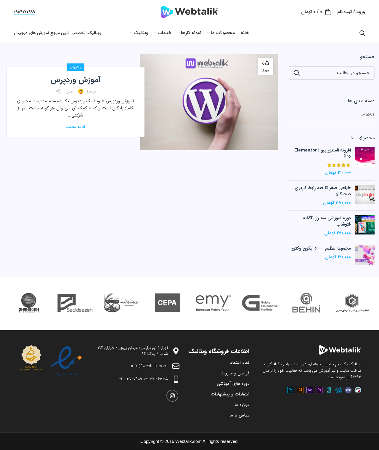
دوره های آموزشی (233, 383)
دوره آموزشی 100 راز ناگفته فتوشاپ (327, 221)
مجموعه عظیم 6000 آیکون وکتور (321, 248)
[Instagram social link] (172, 396)
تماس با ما (239, 415)
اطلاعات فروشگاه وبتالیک (218, 351)
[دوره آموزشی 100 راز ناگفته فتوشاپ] (365, 225)
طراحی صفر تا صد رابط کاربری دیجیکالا (323, 191)
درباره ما (242, 404)
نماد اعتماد (239, 362)
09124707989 (24, 12)
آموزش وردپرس (76, 80)
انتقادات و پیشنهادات (230, 394)
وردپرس (75, 67)
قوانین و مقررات (235, 373)
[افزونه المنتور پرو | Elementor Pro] (365, 161)
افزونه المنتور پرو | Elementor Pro (322, 153)
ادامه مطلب (75, 127)
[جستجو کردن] (362, 33)
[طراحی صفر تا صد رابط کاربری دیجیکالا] (365, 195)
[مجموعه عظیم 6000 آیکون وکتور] (365, 255)
